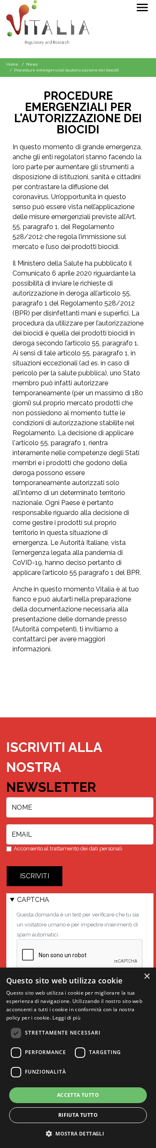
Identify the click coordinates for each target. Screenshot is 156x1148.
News (31, 64)
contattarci (29, 639)
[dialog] (78, 1058)
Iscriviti (34, 876)
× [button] (147, 976)
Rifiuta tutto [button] (78, 1114)
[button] (78, 1133)
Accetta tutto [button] (78, 1095)
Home (12, 64)
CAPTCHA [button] (33, 900)
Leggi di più (66, 1017)
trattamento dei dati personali (86, 848)
